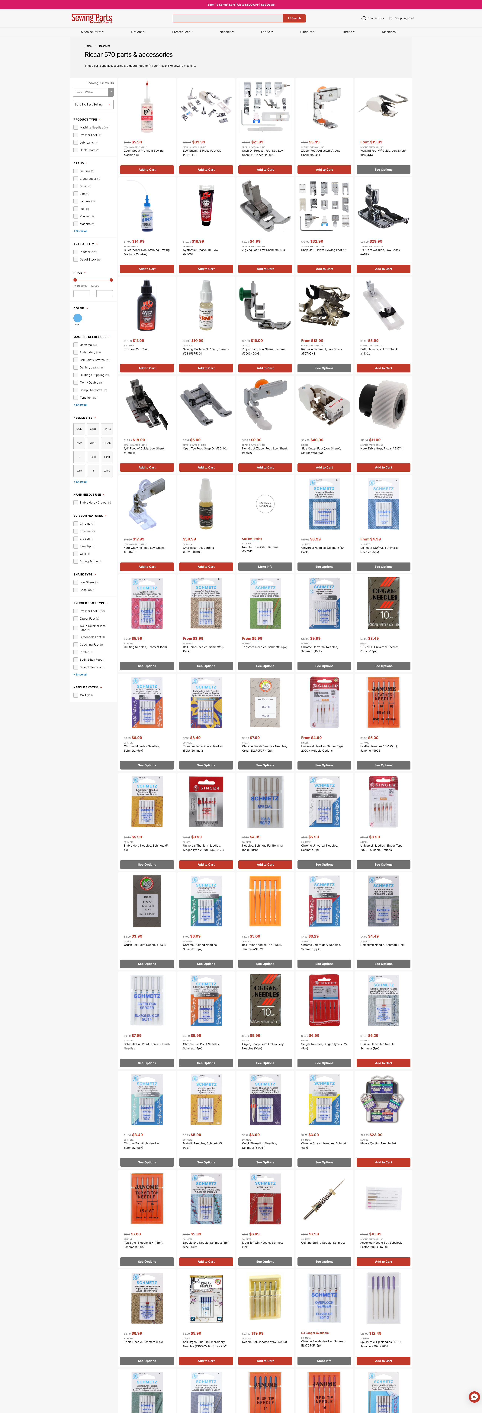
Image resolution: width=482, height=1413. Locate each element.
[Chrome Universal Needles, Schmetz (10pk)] (324, 623)
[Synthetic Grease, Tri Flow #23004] (206, 226)
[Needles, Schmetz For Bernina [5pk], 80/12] (265, 822)
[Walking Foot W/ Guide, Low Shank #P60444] (383, 127)
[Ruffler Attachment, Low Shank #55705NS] (324, 325)
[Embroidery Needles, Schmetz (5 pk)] (147, 822)
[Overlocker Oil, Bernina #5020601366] (206, 524)
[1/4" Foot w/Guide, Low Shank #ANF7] (383, 226)
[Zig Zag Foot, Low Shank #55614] (265, 226)
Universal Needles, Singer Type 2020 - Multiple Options (322, 748)
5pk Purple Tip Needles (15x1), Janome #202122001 (380, 1344)
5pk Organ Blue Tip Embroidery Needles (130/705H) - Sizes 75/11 (205, 1344)
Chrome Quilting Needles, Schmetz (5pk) (200, 947)
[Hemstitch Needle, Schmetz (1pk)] (383, 921)
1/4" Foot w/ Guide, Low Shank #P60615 (144, 451)
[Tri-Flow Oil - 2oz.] (147, 325)
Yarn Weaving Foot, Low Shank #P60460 (144, 550)
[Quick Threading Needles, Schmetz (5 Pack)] (265, 1119)
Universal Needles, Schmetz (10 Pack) (322, 550)
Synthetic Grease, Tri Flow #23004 (200, 252)
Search (296, 18)
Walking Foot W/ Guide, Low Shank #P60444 (383, 153)
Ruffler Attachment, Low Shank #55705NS (321, 351)
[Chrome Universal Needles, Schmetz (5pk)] (324, 822)
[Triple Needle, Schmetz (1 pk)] (147, 1318)
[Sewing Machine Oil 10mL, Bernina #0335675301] (206, 325)
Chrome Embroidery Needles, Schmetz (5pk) (321, 947)
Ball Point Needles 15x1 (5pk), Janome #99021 (262, 947)
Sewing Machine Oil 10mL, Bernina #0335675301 (206, 351)
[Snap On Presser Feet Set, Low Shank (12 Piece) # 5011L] (265, 127)
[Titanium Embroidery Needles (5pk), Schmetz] (206, 722)
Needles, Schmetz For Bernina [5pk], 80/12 (262, 848)
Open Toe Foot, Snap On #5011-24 (206, 448)
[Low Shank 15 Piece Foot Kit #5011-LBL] (206, 127)
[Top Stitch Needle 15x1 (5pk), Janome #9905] (147, 1219)
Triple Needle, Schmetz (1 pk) (143, 1342)
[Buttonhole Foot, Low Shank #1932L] (383, 325)
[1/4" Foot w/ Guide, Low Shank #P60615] (147, 425)
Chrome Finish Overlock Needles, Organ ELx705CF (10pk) (264, 748)
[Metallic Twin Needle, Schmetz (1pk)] (265, 1219)
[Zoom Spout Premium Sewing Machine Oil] (147, 127)
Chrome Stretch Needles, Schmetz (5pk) (324, 1145)
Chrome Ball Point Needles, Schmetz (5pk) (201, 1046)
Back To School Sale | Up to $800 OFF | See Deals (241, 4)
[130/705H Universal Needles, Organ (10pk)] (383, 623)
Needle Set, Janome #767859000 (264, 1342)
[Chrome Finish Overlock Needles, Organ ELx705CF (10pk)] (265, 722)
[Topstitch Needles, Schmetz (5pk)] (265, 623)
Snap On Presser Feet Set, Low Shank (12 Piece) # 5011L (263, 153)
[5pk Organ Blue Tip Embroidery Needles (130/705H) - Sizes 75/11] (206, 1318)
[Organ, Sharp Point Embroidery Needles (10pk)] (265, 1020)
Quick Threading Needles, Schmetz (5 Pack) (259, 1145)
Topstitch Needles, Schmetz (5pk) (264, 647)
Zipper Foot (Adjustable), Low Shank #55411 (320, 153)
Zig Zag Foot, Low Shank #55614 (263, 250)
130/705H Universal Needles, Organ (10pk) (379, 649)
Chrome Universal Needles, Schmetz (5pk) (319, 848)
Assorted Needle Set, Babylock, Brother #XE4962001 (381, 1245)
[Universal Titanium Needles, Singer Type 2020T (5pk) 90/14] (206, 822)
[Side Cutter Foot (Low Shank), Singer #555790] (324, 425)
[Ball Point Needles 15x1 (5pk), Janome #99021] (265, 921)
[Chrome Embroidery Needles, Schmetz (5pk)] (324, 921)
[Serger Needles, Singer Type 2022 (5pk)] (324, 1020)
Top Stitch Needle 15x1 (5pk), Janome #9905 (143, 1245)
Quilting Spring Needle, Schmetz (323, 1242)
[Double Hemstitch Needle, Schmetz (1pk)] (383, 1020)
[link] (91, 127)
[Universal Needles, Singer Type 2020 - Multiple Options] (324, 722)
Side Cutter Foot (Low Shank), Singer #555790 (321, 451)
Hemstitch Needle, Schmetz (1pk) (382, 945)
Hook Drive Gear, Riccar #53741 (381, 448)
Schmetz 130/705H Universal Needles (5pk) (379, 550)
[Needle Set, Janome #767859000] (265, 1318)
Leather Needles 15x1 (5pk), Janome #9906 (379, 748)
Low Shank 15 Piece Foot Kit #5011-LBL (202, 153)
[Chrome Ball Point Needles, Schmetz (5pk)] (206, 1020)
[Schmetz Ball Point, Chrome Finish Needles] (147, 1020)
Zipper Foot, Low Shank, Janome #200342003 (263, 351)
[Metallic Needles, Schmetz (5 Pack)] (206, 1119)
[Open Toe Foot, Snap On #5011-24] (206, 425)
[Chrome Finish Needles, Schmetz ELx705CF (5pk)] (324, 1318)
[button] (400, 18)
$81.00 (95, 285)
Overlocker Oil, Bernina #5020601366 (198, 550)
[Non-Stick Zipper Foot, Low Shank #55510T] (265, 425)
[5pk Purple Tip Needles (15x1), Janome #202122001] (383, 1318)
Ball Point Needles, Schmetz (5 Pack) (203, 649)
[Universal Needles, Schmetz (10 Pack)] (324, 524)
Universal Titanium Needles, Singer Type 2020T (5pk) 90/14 (203, 848)
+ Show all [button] (80, 231)
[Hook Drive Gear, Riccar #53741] (383, 425)
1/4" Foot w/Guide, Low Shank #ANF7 (380, 252)
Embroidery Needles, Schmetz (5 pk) (146, 848)
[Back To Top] (476, 1407)
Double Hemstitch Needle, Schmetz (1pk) (377, 1046)
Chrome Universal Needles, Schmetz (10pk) (319, 649)
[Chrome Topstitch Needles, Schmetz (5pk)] (147, 1119)
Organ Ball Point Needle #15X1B (145, 945)
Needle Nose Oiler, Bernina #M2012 (260, 549)
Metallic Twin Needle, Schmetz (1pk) (262, 1245)
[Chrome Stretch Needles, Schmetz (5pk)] (324, 1119)
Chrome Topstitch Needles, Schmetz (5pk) (142, 1145)
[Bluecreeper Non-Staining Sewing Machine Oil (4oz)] (147, 226)
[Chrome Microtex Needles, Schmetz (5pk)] (147, 722)
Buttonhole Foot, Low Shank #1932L (379, 351)
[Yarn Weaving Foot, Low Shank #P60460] (147, 524)
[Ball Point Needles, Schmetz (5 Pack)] (206, 623)
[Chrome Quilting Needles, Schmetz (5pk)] (206, 921)
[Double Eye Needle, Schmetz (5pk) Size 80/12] (206, 1219)
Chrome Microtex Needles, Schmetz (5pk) (142, 748)
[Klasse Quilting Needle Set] (383, 1119)
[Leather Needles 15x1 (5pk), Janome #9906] (383, 722)
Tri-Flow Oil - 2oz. (136, 349)
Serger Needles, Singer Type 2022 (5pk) (324, 1046)
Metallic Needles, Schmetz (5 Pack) (202, 1145)
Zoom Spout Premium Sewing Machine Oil (144, 153)
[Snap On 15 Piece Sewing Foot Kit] (324, 226)
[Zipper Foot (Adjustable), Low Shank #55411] (324, 127)
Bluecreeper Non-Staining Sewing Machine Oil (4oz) (147, 252)
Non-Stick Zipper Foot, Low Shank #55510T (265, 451)
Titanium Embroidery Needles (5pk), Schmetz (203, 748)
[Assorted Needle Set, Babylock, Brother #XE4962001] (383, 1219)
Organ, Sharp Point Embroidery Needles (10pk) (263, 1046)
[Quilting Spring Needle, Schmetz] (324, 1219)
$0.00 (84, 285)
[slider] (75, 280)
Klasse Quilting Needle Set (378, 1143)
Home (88, 45)
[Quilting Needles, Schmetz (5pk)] (147, 623)
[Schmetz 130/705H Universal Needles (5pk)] (383, 524)
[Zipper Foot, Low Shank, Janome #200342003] (265, 325)
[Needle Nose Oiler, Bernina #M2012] (265, 524)
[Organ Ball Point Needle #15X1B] (147, 921)
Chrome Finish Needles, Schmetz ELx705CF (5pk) (323, 1343)
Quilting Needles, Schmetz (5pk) (145, 647)
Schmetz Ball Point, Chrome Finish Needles (147, 1046)
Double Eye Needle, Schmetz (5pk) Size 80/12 (206, 1245)
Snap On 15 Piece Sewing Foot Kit (323, 250)
